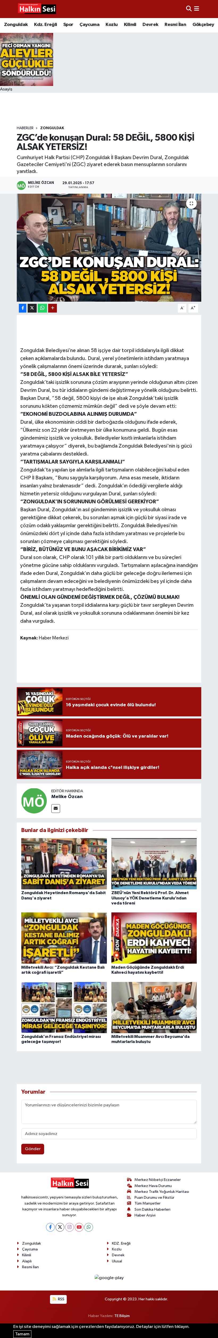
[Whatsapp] (88, 1227)
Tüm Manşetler (148, 1203)
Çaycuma (89, 24)
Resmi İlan (175, 24)
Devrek (150, 24)
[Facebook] (50, 1227)
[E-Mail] (55, 808)
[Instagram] (69, 1227)
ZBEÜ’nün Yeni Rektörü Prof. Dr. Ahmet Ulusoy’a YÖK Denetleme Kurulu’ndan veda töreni (150, 898)
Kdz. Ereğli (45, 24)
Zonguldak (16, 24)
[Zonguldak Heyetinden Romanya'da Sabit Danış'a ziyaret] (64, 863)
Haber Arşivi (145, 1215)
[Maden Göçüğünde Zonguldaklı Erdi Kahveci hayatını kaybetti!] (154, 938)
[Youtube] (79, 1227)
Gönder (33, 1149)
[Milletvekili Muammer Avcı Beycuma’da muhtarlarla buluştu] (154, 1007)
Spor (68, 24)
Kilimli (130, 24)
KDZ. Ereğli (121, 1243)
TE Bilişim (122, 1316)
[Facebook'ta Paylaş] (22, 308)
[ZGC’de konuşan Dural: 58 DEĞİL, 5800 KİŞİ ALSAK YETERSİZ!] (109, 248)
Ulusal (117, 1261)
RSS (60, 1299)
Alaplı (27, 1261)
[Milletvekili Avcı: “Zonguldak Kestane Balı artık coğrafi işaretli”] (64, 938)
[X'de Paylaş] (32, 308)
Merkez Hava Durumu (153, 1186)
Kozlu (112, 24)
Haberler (25, 128)
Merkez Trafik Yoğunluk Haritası (162, 1192)
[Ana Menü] (196, 9)
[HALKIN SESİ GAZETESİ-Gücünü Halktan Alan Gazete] (37, 9)
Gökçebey (203, 24)
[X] (60, 1227)
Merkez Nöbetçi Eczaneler (158, 1180)
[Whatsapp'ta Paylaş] (42, 308)
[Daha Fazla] (52, 308)
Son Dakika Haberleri (152, 1209)
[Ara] (189, 9)
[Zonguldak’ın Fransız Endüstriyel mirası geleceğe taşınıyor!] (64, 1007)
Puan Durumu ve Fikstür (154, 1198)
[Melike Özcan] (34, 800)
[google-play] (109, 1278)
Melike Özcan (67, 796)
